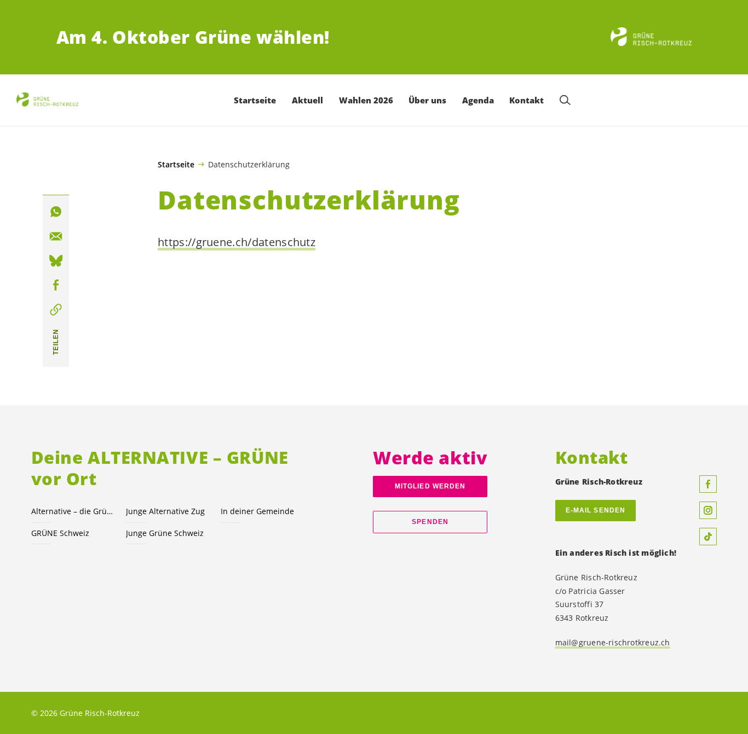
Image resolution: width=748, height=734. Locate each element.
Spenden (430, 522)
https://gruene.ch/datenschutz (236, 242)
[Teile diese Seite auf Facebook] (56, 285)
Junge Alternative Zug (165, 511)
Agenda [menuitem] (478, 100)
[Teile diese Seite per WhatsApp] (56, 212)
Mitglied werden (430, 486)
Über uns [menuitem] (427, 100)
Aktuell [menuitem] (307, 100)
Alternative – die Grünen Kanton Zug (72, 511)
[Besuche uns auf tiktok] (708, 536)
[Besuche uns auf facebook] (708, 484)
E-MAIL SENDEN (595, 510)
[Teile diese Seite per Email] (56, 237)
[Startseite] (651, 37)
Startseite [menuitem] (255, 100)
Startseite (176, 164)
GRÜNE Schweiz (60, 533)
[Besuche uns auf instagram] (708, 510)
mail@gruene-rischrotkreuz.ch (612, 642)
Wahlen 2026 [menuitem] (366, 100)
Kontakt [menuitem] (526, 100)
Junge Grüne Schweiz (165, 533)
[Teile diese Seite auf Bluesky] (56, 261)
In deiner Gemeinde (257, 511)
